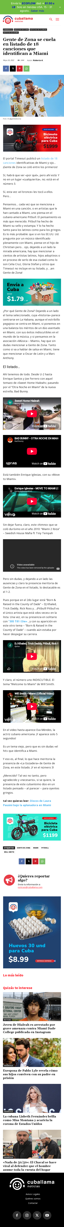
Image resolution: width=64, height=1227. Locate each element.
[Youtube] (47, 1215)
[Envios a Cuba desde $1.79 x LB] (32, 292)
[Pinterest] (20, 69)
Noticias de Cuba (21, 30)
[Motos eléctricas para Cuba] (32, 150)
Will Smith (9, 852)
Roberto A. (38, 60)
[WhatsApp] (26, 69)
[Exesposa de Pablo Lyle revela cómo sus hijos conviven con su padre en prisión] (32, 1052)
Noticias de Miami (11, 33)
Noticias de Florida (38, 30)
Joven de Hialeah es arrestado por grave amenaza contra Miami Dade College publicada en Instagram (29, 1028)
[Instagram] (27, 1215)
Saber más (37, 10)
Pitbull (45, 848)
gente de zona (23, 848)
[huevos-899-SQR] (32, 967)
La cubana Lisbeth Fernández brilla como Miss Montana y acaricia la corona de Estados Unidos (29, 1120)
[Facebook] (6, 69)
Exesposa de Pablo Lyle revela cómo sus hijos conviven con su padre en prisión (30, 1074)
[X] (13, 69)
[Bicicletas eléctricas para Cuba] (32, 839)
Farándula (8, 30)
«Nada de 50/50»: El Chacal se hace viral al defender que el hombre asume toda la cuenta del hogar (29, 1166)
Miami (35, 848)
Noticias (7, 1020)
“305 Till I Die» (17, 621)
